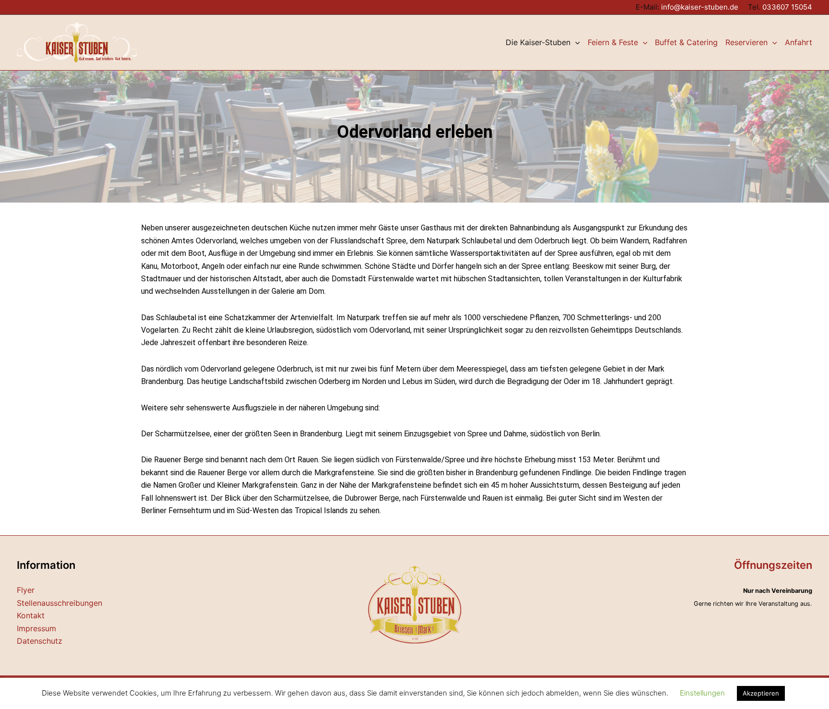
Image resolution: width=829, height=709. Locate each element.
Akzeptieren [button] (761, 693)
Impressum (36, 628)
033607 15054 (787, 7)
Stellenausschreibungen (59, 603)
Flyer (26, 590)
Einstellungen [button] (702, 692)
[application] (575, 42)
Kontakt (31, 615)
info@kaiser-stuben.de (699, 7)
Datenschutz (39, 641)
